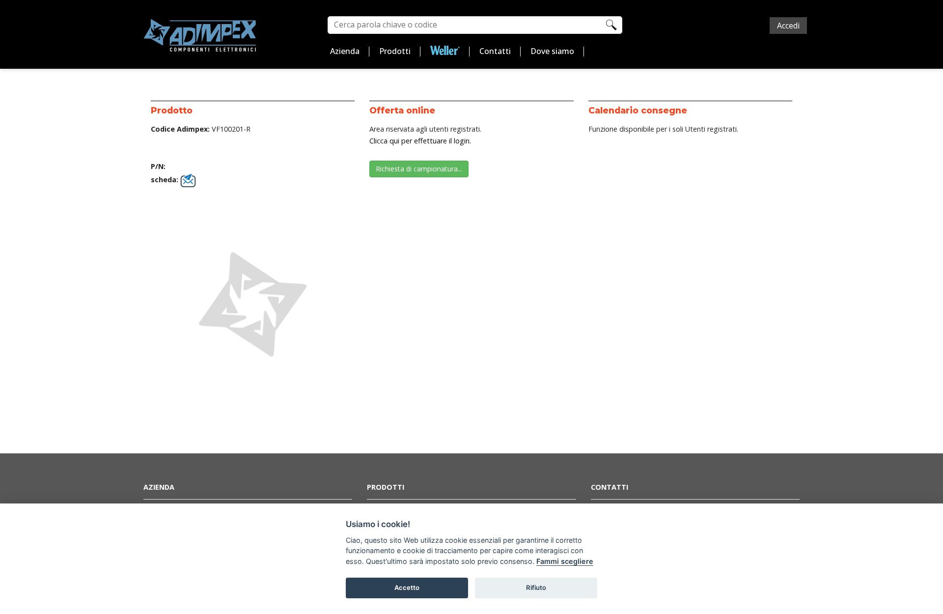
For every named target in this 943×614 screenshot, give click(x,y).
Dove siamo (552, 51)
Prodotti (395, 51)
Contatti (495, 51)
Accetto (406, 587)
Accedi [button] (788, 25)
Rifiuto (536, 587)
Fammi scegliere (564, 561)
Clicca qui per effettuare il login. (420, 140)
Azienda (345, 51)
